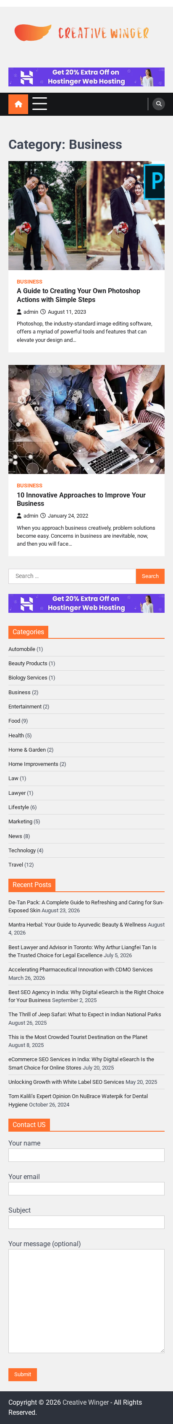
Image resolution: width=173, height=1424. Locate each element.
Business (29, 282)
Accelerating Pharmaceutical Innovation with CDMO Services (80, 969)
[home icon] (18, 104)
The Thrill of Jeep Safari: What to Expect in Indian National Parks (84, 1014)
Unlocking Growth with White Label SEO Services (66, 1082)
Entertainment (25, 706)
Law (13, 778)
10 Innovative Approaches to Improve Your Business (81, 499)
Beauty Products (27, 663)
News (15, 836)
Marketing (20, 821)
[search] (158, 104)
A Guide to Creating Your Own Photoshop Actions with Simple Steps (78, 295)
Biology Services (27, 677)
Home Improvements (33, 764)
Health (16, 735)
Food (14, 721)
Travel (15, 865)
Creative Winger (86, 1402)
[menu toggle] (39, 103)
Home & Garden (27, 750)
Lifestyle (18, 807)
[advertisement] (86, 77)
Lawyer (17, 793)
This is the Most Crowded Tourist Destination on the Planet (77, 1037)
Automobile (21, 649)
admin (31, 312)
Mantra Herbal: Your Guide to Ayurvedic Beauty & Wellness (77, 925)
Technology (22, 850)
